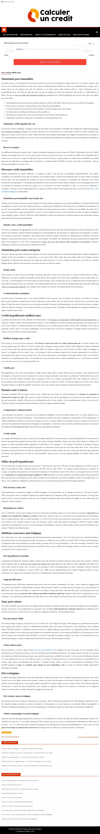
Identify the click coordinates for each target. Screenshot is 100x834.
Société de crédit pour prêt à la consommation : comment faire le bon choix (27, 753)
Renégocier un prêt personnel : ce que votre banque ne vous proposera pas (27, 765)
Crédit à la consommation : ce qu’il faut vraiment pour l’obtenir (23, 757)
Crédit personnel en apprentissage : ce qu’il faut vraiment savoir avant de (26, 761)
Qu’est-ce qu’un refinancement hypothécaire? (17, 806)
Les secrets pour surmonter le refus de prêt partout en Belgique (23, 810)
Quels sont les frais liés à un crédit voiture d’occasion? (20, 789)
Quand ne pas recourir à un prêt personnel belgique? (20, 819)
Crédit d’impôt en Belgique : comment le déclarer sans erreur (22, 748)
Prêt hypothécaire (10, 34)
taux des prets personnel (43, 650)
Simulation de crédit (81, 34)
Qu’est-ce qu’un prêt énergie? (12, 797)
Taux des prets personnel (10, 737)
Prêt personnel (26, 34)
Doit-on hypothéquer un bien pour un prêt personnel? (20, 780)
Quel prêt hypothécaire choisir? (12, 793)
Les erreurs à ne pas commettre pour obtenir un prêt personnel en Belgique (27, 814)
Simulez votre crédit (50, 62)
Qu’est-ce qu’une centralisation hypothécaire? (17, 802)
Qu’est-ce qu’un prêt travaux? (12, 785)
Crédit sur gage (64, 34)
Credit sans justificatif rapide (88, 737)
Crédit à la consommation (45, 34)
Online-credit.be (12, 774)
